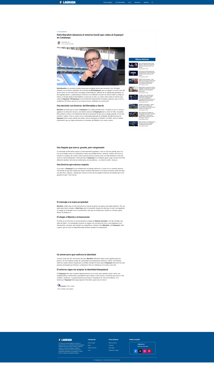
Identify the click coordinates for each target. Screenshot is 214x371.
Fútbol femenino (92, 347)
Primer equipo (107, 2)
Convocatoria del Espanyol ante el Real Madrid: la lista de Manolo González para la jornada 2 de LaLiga (147, 73)
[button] (152, 2)
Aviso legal (111, 347)
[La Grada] (67, 2)
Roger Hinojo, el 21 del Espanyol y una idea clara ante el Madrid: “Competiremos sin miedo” (147, 123)
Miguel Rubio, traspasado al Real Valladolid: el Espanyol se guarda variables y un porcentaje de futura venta (147, 89)
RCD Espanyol (63, 31)
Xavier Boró (64, 42)
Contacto (111, 345)
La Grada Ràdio (120, 2)
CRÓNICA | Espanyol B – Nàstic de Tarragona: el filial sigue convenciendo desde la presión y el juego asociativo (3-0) (147, 106)
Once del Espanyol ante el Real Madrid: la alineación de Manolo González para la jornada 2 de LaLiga (146, 65)
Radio (89, 345)
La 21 (129, 2)
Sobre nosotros (113, 342)
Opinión (146, 2)
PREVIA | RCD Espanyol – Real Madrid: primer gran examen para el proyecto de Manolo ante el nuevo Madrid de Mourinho (147, 81)
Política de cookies (114, 350)
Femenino (137, 2)
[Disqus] (91, 304)
